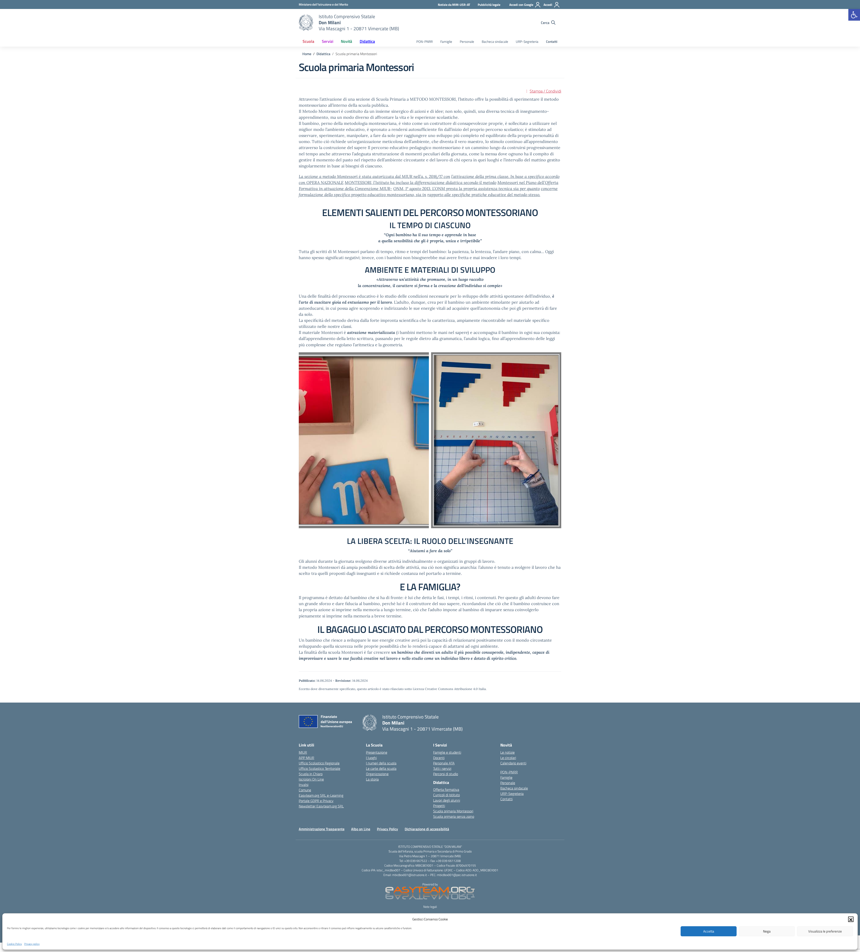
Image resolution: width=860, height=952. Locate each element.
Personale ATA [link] (444, 763)
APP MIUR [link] (306, 757)
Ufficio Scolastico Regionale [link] (319, 763)
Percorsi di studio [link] (445, 774)
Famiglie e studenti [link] (447, 752)
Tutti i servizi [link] (442, 768)
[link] (854, 15)
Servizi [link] (327, 41)
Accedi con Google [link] (521, 4)
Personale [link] (467, 41)
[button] (851, 919)
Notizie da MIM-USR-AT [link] (454, 4)
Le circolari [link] (508, 757)
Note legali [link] (430, 906)
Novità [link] (346, 41)
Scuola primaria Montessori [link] (453, 811)
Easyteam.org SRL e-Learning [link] (321, 795)
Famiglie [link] (446, 41)
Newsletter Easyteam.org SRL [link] (321, 806)
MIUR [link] (303, 752)
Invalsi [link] (303, 784)
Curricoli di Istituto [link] (446, 795)
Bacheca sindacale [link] (495, 41)
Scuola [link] (308, 41)
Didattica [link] (367, 41)
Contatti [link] (551, 41)
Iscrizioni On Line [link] (311, 779)
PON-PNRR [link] (424, 41)
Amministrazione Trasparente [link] (321, 829)
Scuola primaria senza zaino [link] (453, 816)
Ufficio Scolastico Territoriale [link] (319, 768)
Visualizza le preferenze (825, 931)
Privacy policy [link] (32, 944)
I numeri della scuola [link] (381, 763)
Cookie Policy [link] (14, 944)
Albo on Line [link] (360, 829)
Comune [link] (305, 790)
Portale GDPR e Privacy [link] (316, 800)
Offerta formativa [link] (446, 789)
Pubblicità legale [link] (489, 4)
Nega (767, 931)
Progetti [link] (439, 805)
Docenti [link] (439, 757)
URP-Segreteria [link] (527, 41)
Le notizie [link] (507, 752)
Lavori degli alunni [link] (446, 800)
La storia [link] (372, 779)
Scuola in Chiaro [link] (310, 774)
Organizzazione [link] (377, 774)
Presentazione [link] (376, 752)
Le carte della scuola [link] (381, 768)
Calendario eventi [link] (513, 763)
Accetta (708, 931)
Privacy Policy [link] (387, 829)
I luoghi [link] (371, 757)
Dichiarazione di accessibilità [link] (427, 829)
